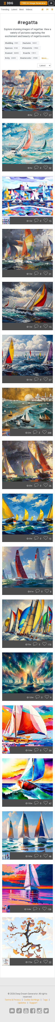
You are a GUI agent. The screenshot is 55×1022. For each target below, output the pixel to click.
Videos (29, 9)
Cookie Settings (31, 1000)
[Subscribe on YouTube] (26, 1010)
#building (11, 43)
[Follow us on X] (46, 1010)
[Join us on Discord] (12, 1010)
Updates (22, 1003)
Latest (14, 9)
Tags (45, 1000)
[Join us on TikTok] (19, 1010)
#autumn (30, 43)
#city (10, 58)
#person (11, 48)
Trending (5, 9)
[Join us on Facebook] (32, 1010)
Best (21, 9)
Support (33, 1003)
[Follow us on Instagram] (39, 1010)
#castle (29, 53)
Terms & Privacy (13, 1000)
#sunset (12, 53)
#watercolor (28, 58)
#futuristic (30, 48)
